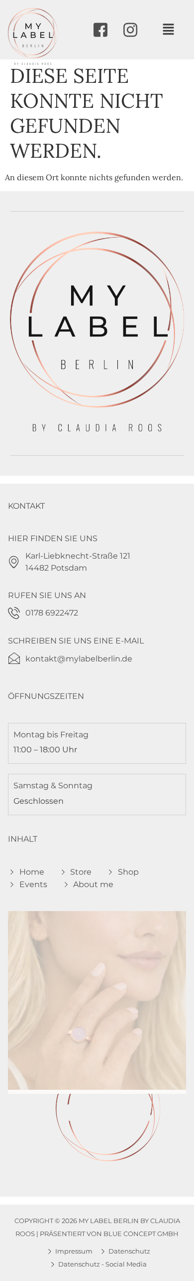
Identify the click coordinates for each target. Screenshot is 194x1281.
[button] (168, 29)
